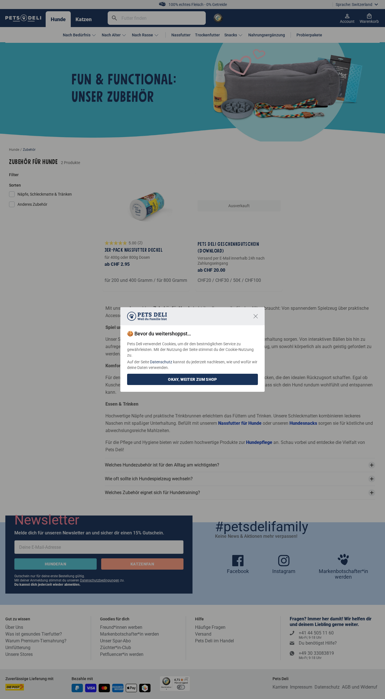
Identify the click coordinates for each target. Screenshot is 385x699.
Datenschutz (161, 362)
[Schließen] (255, 316)
